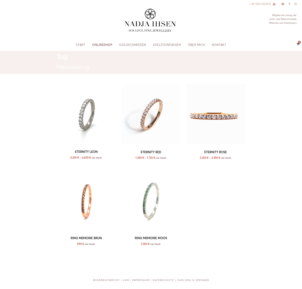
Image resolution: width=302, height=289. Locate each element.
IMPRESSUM (140, 280)
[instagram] (295, 4)
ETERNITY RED (151, 152)
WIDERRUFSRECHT (106, 280)
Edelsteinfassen (167, 45)
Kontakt (219, 45)
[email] (283, 4)
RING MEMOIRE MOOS (151, 238)
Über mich (196, 45)
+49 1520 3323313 (260, 4)
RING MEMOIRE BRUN (86, 238)
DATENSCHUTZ (163, 280)
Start (80, 45)
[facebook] (289, 4)
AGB (126, 280)
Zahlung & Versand (193, 280)
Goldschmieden (132, 45)
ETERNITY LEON (86, 151)
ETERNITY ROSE (215, 152)
